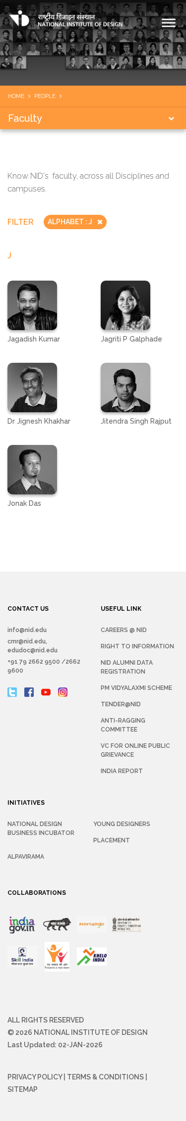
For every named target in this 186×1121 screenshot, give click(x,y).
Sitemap (22, 1089)
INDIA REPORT (122, 771)
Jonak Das (24, 503)
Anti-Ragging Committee (123, 725)
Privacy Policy (34, 1077)
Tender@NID (121, 704)
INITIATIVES (26, 802)
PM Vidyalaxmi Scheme (136, 687)
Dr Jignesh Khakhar (38, 421)
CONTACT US (28, 608)
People (45, 96)
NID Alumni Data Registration (127, 667)
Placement (111, 840)
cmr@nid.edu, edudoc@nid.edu (32, 646)
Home (16, 96)
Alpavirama (25, 856)
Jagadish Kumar (33, 339)
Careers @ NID (124, 630)
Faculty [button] (25, 118)
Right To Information (137, 646)
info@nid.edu (27, 630)
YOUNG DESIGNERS (121, 824)
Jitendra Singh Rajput (136, 421)
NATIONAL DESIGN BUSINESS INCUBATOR (40, 828)
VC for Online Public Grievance (135, 750)
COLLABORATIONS (36, 892)
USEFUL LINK (121, 608)
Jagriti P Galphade (131, 339)
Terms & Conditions (105, 1077)
